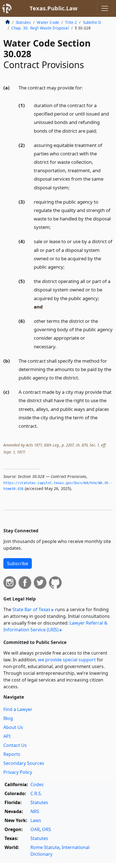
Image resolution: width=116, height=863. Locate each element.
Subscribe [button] (17, 563)
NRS (34, 811)
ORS (46, 829)
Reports (11, 754)
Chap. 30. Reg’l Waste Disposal (40, 28)
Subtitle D (92, 22)
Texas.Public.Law (53, 8)
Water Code (48, 22)
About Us (13, 727)
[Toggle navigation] (105, 8)
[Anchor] (86, 87)
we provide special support (67, 660)
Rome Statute (44, 847)
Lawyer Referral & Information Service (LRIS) (55, 626)
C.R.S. (36, 793)
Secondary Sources (23, 763)
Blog (8, 718)
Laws (35, 820)
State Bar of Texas (31, 609)
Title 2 (71, 22)
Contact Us (15, 745)
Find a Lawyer (17, 709)
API (6, 736)
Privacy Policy (17, 772)
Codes (37, 784)
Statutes (23, 22)
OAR (35, 829)
